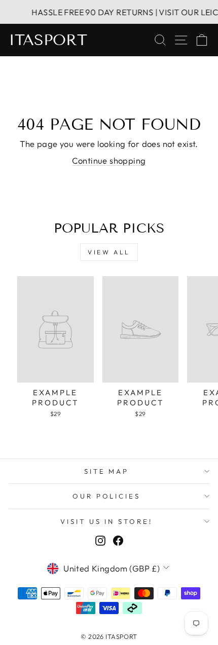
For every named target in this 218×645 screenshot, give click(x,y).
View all (109, 252)
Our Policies (106, 496)
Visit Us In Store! (106, 521)
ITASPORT (48, 40)
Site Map (106, 471)
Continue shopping (109, 160)
